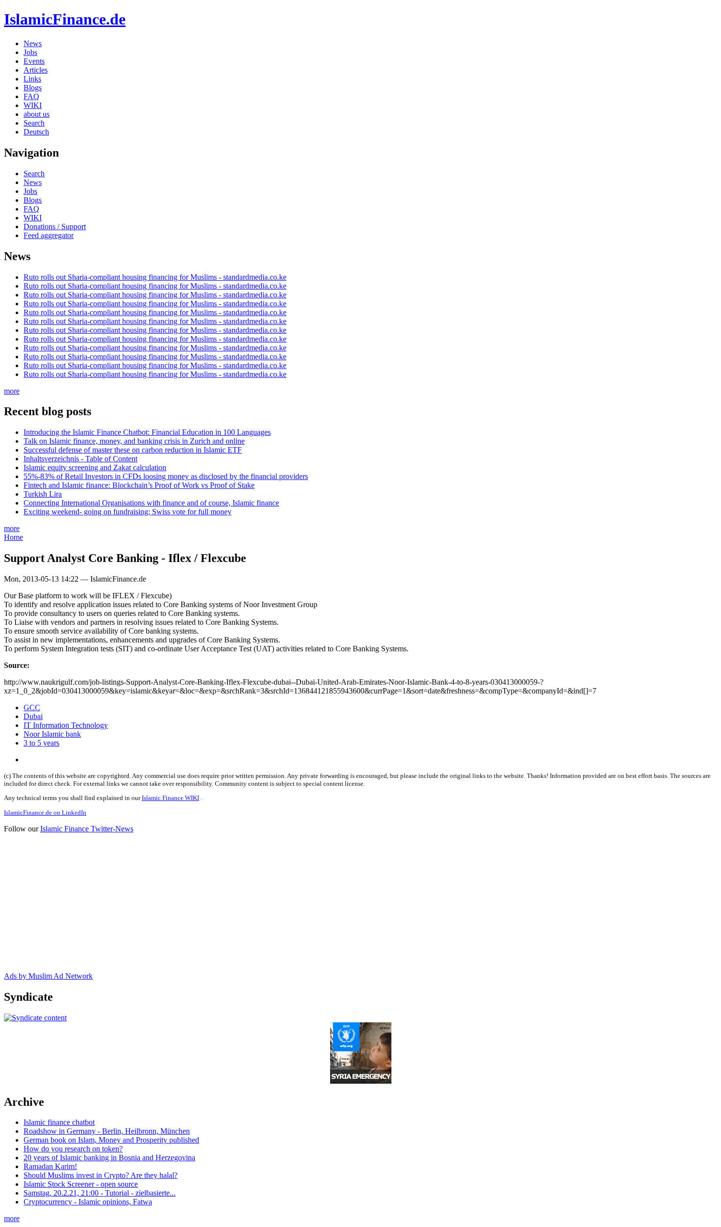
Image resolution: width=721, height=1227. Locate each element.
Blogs (33, 87)
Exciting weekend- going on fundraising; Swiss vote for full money (128, 511)
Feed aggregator (49, 235)
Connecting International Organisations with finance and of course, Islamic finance (151, 503)
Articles (36, 70)
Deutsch (36, 132)
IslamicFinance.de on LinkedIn (45, 812)
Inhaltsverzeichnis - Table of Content (80, 458)
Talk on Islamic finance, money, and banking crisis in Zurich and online (134, 441)
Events (34, 61)
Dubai (33, 716)
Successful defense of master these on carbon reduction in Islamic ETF (133, 450)
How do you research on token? (73, 1149)
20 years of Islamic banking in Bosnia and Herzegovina (109, 1157)
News (33, 43)
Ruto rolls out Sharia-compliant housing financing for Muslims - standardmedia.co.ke (155, 277)
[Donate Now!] (360, 1081)
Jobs (30, 52)
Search (34, 123)
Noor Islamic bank (52, 734)
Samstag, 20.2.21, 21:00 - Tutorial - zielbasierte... (100, 1193)
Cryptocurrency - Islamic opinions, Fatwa (88, 1202)
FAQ (31, 96)
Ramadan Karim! (50, 1166)
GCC (32, 707)
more (12, 391)
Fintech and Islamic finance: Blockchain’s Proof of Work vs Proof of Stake (139, 485)
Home (13, 537)
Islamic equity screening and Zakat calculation (95, 467)
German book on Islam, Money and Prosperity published (111, 1140)
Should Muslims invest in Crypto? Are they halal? (101, 1175)
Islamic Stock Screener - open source (81, 1184)
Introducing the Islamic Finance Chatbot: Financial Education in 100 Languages (147, 432)
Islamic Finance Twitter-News (86, 829)
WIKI (33, 105)
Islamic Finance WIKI (170, 797)
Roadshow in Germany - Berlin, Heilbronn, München (107, 1131)
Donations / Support (55, 226)
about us (37, 114)
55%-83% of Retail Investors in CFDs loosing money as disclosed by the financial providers (166, 476)
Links (32, 79)
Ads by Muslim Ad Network (48, 976)
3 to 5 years (41, 743)
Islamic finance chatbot (59, 1122)
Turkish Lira (43, 494)
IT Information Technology (66, 725)
